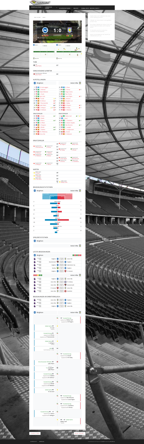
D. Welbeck (43, 110)
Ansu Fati (42, 134)
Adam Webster (44, 92)
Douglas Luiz (69, 101)
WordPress (112, 441)
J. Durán (67, 132)
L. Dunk (42, 94)
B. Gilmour (43, 101)
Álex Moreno (69, 125)
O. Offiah (42, 123)
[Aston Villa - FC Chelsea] (57, 281)
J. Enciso (42, 116)
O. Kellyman (68, 134)
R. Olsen (67, 87)
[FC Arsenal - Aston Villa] (57, 288)
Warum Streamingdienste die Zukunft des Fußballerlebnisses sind (100, 35)
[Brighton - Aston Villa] (57, 258)
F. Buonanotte (44, 103)
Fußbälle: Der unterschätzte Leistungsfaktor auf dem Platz (100, 21)
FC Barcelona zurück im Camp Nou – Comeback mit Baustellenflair (99, 30)
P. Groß (42, 98)
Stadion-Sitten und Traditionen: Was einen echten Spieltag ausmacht (100, 16)
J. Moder (42, 127)
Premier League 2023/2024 (54, 23)
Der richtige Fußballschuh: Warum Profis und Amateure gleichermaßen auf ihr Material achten (101, 26)
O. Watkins (68, 110)
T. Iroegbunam (69, 129)
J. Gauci (66, 118)
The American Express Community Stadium (54, 25)
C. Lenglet (68, 127)
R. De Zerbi (38, 179)
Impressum (41, 441)
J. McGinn (67, 98)
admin (44, 17)
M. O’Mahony (43, 132)
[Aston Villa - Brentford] (57, 291)
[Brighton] (45, 31)
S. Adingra (43, 107)
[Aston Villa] (70, 31)
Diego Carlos (69, 92)
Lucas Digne (68, 96)
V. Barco (42, 120)
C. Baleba (42, 129)
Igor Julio (42, 96)
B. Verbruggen (44, 87)
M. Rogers (68, 105)
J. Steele (42, 118)
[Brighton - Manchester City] (57, 265)
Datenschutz (33, 441)
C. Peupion (43, 125)
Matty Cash (68, 116)
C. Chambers (68, 120)
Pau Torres (68, 94)
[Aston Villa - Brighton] (57, 300)
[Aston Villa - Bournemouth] (57, 284)
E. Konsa (67, 89)
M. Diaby (67, 107)
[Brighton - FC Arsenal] (57, 271)
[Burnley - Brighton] (57, 268)
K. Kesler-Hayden (70, 123)
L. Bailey (67, 103)
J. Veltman (42, 89)
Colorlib (102, 441)
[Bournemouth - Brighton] (57, 261)
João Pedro (38, 66)
